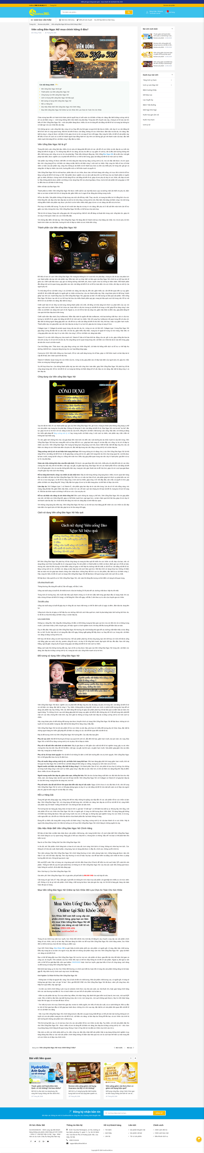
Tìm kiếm (108, 1130)
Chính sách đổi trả (161, 1130)
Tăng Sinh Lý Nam (150, 80)
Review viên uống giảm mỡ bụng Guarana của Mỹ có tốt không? (82, 1087)
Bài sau (129, 1048)
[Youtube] (48, 1141)
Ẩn (56, 84)
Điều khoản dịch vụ (161, 1136)
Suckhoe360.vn (108, 1150)
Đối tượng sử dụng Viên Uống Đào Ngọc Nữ (56, 101)
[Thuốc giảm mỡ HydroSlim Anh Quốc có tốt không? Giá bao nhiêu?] (46, 1072)
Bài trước (119, 1048)
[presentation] (30, 1)
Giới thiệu (108, 1133)
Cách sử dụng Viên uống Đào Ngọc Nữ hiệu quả (57, 98)
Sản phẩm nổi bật (136, 1133)
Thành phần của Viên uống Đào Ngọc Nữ (55, 92)
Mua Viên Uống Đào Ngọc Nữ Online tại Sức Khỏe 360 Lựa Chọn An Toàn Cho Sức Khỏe (71, 110)
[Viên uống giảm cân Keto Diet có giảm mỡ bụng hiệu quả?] (121, 1072)
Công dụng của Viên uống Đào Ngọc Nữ (55, 95)
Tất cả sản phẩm (136, 1136)
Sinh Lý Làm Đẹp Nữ (150, 85)
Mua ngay (113, 2)
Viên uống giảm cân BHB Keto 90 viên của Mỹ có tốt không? (163, 62)
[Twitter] (35, 1141)
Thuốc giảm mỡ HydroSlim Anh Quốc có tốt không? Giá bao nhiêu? (46, 1087)
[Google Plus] (43, 1141)
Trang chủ (53, 5)
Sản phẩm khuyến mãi (137, 1130)
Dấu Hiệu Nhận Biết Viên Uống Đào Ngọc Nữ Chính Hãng (60, 107)
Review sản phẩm (169, 5)
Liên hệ (107, 1136)
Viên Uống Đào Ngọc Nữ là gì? (51, 89)
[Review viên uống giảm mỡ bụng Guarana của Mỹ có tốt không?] (83, 1072)
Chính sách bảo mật (162, 1133)
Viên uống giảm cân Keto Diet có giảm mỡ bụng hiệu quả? (119, 1087)
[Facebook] (31, 1141)
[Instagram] (39, 1141)
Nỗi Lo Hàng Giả (46, 104)
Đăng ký (159, 1113)
